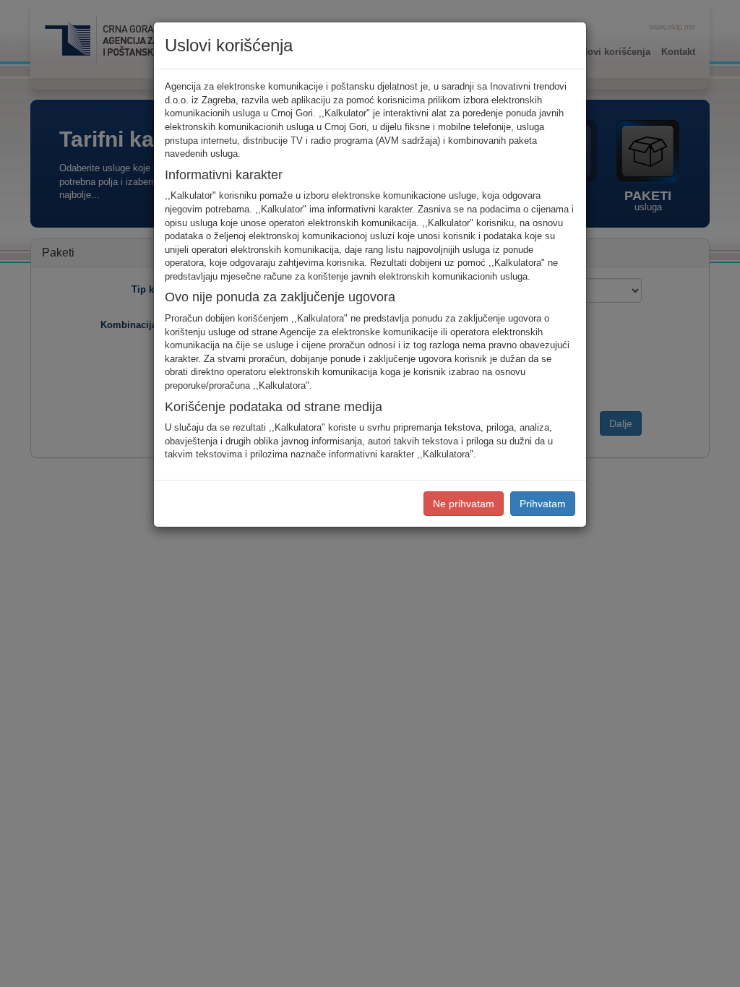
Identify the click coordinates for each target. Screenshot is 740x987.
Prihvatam (543, 503)
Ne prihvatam (463, 503)
